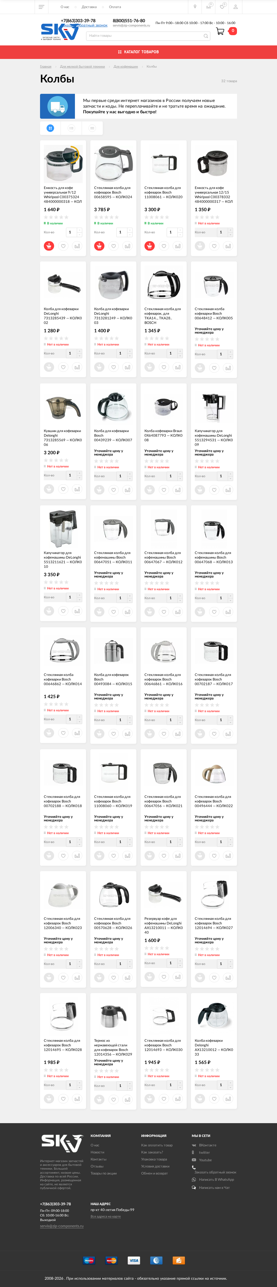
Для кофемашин (126, 66)
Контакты (98, 1159)
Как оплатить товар (157, 1145)
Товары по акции (104, 1173)
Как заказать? (152, 1152)
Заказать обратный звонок (84, 25)
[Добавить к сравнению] (178, 1098)
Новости (97, 1152)
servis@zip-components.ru (131, 25)
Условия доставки (155, 1166)
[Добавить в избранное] (164, 1098)
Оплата (115, 7)
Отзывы (97, 1166)
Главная (45, 66)
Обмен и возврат (154, 1173)
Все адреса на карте (106, 1216)
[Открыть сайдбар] (41, 7)
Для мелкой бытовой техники (82, 66)
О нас (65, 7)
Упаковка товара (154, 1159)
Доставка (89, 7)
